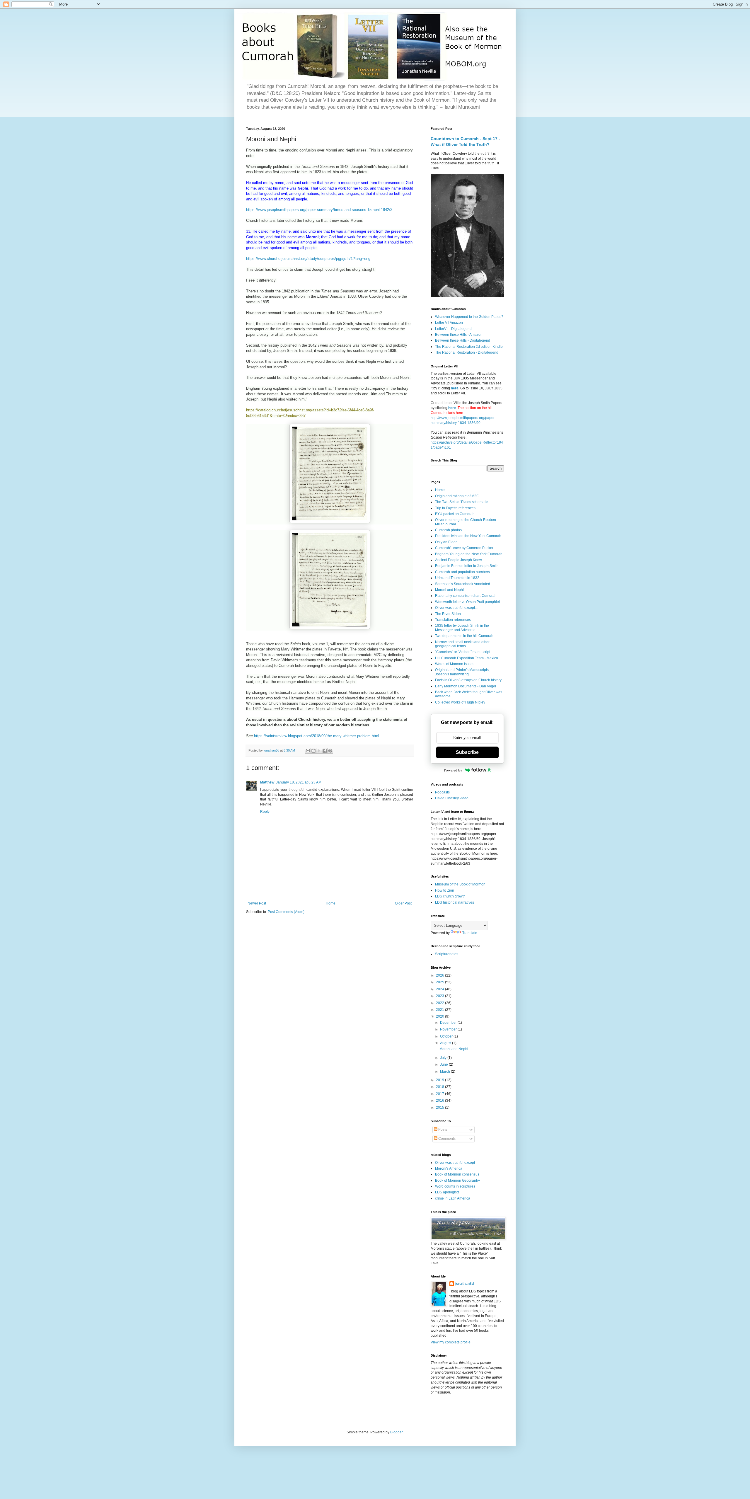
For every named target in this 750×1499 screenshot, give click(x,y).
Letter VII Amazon (449, 323)
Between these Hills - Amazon (459, 335)
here (454, 388)
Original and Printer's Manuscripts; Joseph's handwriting (462, 672)
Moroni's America (448, 1168)
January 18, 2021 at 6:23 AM (298, 782)
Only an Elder (446, 542)
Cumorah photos (448, 530)
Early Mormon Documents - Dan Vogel (465, 686)
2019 (440, 1080)
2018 (440, 1087)
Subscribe (467, 752)
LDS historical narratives (454, 902)
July (443, 1058)
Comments (446, 1139)
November (449, 1029)
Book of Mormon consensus (457, 1174)
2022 (440, 1003)
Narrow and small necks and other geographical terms (462, 644)
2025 (440, 982)
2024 (440, 989)
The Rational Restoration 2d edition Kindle (469, 347)
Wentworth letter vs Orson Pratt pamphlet (467, 602)
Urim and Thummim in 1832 (457, 578)
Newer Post (257, 903)
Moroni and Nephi (449, 590)
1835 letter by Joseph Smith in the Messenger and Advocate (462, 628)
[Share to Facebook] (325, 751)
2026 (440, 975)
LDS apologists (447, 1192)
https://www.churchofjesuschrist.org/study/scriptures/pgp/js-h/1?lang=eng (308, 258)
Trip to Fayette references (455, 508)
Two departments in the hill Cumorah (464, 636)
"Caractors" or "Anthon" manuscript (462, 652)
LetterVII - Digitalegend (453, 329)
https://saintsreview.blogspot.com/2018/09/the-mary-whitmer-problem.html (316, 736)
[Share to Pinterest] (330, 751)
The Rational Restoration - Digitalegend (466, 352)
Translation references (453, 620)
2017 (440, 1094)
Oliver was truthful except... (456, 608)
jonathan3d (464, 1284)
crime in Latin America (452, 1198)
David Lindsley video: (452, 798)
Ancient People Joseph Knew (458, 560)
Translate (469, 933)
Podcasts (442, 792)
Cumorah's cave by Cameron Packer (464, 548)
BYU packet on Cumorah (455, 514)
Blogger (396, 1432)
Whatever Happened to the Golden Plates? (469, 317)
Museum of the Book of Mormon (460, 884)
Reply (265, 812)
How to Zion (444, 890)
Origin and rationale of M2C (457, 496)
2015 (440, 1107)
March (445, 1071)
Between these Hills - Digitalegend (462, 340)
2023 (440, 996)
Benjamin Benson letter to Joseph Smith (467, 566)
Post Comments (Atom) (286, 912)
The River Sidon (448, 614)
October (447, 1036)
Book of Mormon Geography (457, 1180)
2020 (440, 1016)
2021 (440, 1010)
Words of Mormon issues (454, 664)
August (446, 1043)
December (449, 1023)
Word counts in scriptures (455, 1186)
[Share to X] (319, 751)
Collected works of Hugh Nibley (460, 702)
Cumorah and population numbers (462, 572)
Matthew (267, 782)
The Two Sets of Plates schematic (461, 502)
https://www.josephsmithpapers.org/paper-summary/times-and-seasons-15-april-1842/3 (319, 209)
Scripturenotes (446, 954)
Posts (442, 1129)
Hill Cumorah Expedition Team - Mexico (466, 658)
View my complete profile (451, 1342)
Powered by (453, 770)
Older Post (403, 903)
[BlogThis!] (313, 751)
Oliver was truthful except (455, 1163)
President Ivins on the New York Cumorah (468, 536)
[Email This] (308, 751)
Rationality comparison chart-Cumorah (466, 596)
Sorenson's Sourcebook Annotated (462, 584)
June (444, 1064)
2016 (440, 1100)
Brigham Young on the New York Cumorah (468, 554)
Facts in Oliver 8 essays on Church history (468, 680)
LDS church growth (450, 896)
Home (330, 903)
